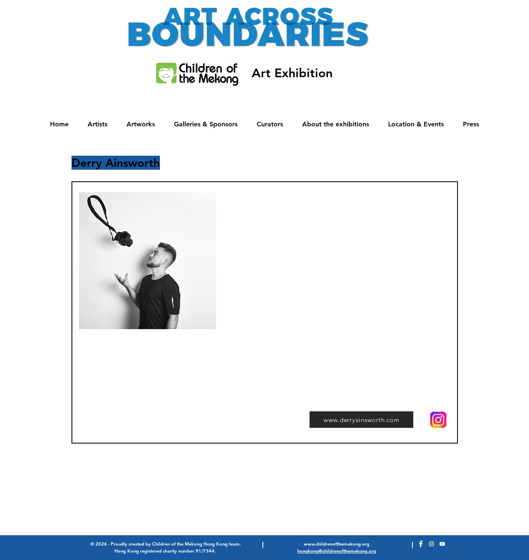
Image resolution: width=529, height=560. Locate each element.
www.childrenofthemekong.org (336, 544)
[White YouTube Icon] (442, 544)
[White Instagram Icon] (431, 544)
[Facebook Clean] (420, 544)
